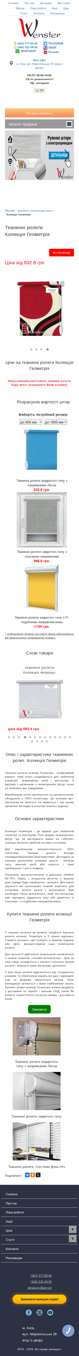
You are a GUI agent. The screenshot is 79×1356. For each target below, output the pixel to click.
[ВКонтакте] (27, 1175)
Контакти (38, 13)
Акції (55, 8)
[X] (38, 1175)
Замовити (39, 1009)
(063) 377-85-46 (27, 43)
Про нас (29, 3)
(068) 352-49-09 (27, 47)
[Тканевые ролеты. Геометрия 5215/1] (39, 310)
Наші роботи (15, 1212)
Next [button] (65, 155)
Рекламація (57, 13)
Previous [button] (15, 155)
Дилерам (46, 3)
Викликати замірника (39, 113)
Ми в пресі (64, 3)
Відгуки (20, 8)
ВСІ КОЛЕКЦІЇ (61, 253)
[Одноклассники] (32, 1175)
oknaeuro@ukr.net (39, 1288)
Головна (13, 3)
